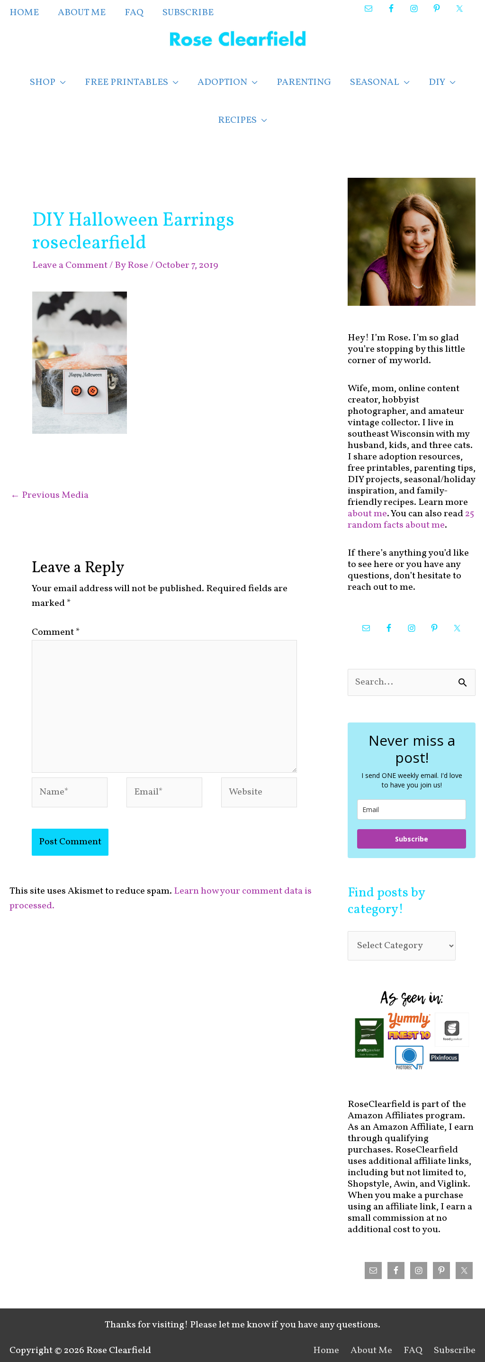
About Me (371, 1350)
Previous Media (49, 495)
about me (367, 514)
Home (326, 1350)
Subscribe (411, 838)
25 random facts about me (411, 519)
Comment (56, 632)
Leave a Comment (70, 265)
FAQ (413, 1350)
